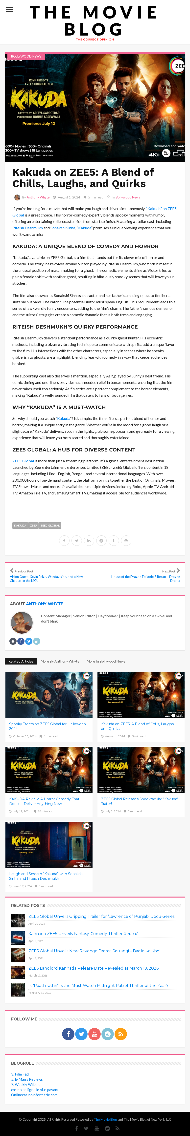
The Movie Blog (95, 20)
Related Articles (20, 661)
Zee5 (33, 525)
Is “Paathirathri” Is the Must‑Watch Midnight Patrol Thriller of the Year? (98, 985)
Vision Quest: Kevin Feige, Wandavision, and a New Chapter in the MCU (46, 576)
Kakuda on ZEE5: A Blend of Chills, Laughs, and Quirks (137, 726)
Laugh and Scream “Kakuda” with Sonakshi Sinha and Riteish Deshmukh (46, 876)
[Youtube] (94, 1128)
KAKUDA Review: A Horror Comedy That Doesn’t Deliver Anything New (44, 801)
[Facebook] (74, 1128)
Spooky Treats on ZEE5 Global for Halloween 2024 (47, 726)
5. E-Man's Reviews (27, 1079)
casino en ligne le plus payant (35, 1089)
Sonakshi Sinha (62, 227)
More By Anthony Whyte (60, 661)
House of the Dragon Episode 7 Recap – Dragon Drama (145, 576)
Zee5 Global (50, 525)
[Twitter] (84, 1128)
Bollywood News (26, 56)
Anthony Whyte (38, 197)
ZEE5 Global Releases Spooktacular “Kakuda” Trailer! (140, 801)
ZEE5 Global (23, 460)
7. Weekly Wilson (25, 1084)
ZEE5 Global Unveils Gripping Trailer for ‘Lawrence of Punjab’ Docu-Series (101, 916)
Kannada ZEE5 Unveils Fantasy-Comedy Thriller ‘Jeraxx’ (83, 933)
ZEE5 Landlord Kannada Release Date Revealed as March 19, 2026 (93, 968)
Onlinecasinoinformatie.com (34, 1095)
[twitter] (76, 540)
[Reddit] (105, 1128)
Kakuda (84, 227)
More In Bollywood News (106, 661)
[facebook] (64, 540)
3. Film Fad (20, 1074)
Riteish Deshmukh (27, 227)
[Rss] (115, 1128)
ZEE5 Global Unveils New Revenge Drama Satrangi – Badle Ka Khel (94, 951)
